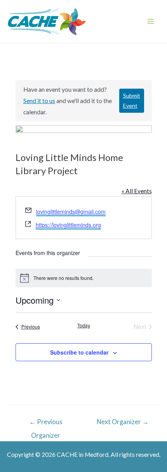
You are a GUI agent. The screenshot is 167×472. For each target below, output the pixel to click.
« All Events (137, 190)
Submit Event (131, 100)
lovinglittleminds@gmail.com (71, 211)
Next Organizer (123, 422)
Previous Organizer (46, 424)
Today (83, 325)
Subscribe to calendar (79, 352)
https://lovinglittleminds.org (68, 225)
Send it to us (39, 100)
